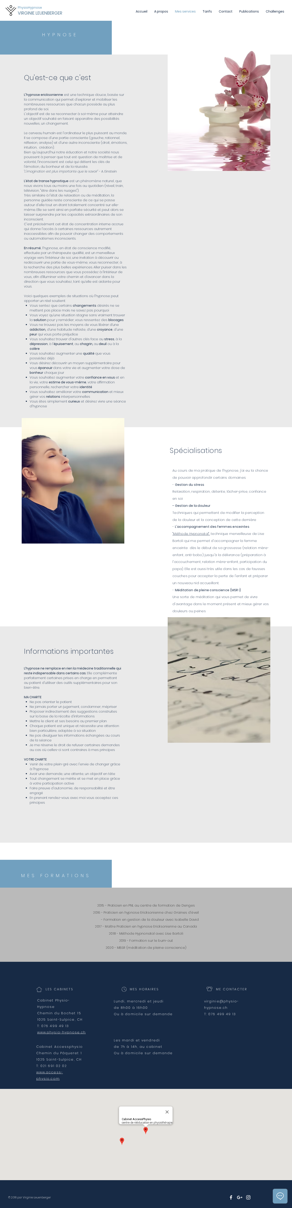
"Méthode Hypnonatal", (191, 533)
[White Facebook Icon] (231, 1197)
